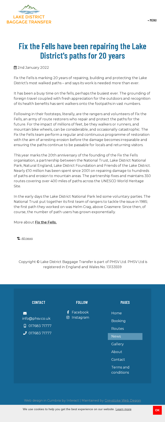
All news (27, 238)
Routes (117, 329)
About (116, 352)
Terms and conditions (120, 370)
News (116, 336)
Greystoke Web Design (123, 400)
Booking (118, 321)
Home (116, 313)
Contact (118, 360)
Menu (153, 20)
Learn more (123, 409)
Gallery (117, 344)
